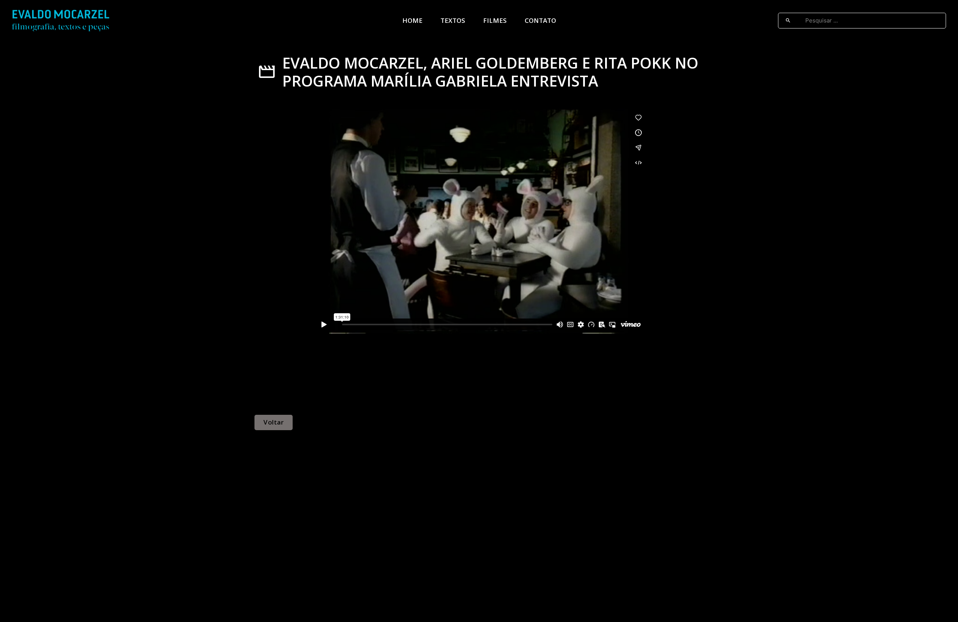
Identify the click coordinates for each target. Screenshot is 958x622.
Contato (540, 20)
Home (412, 20)
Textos (452, 20)
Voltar (273, 422)
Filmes (495, 20)
